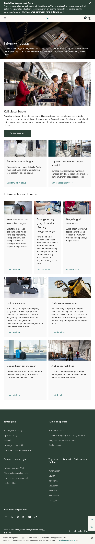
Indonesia (77, 531)
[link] (47, 84)
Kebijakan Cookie (66, 540)
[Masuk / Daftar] (89, 18)
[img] (90, 3)
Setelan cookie (54, 445)
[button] (17, 182)
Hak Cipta (8, 530)
